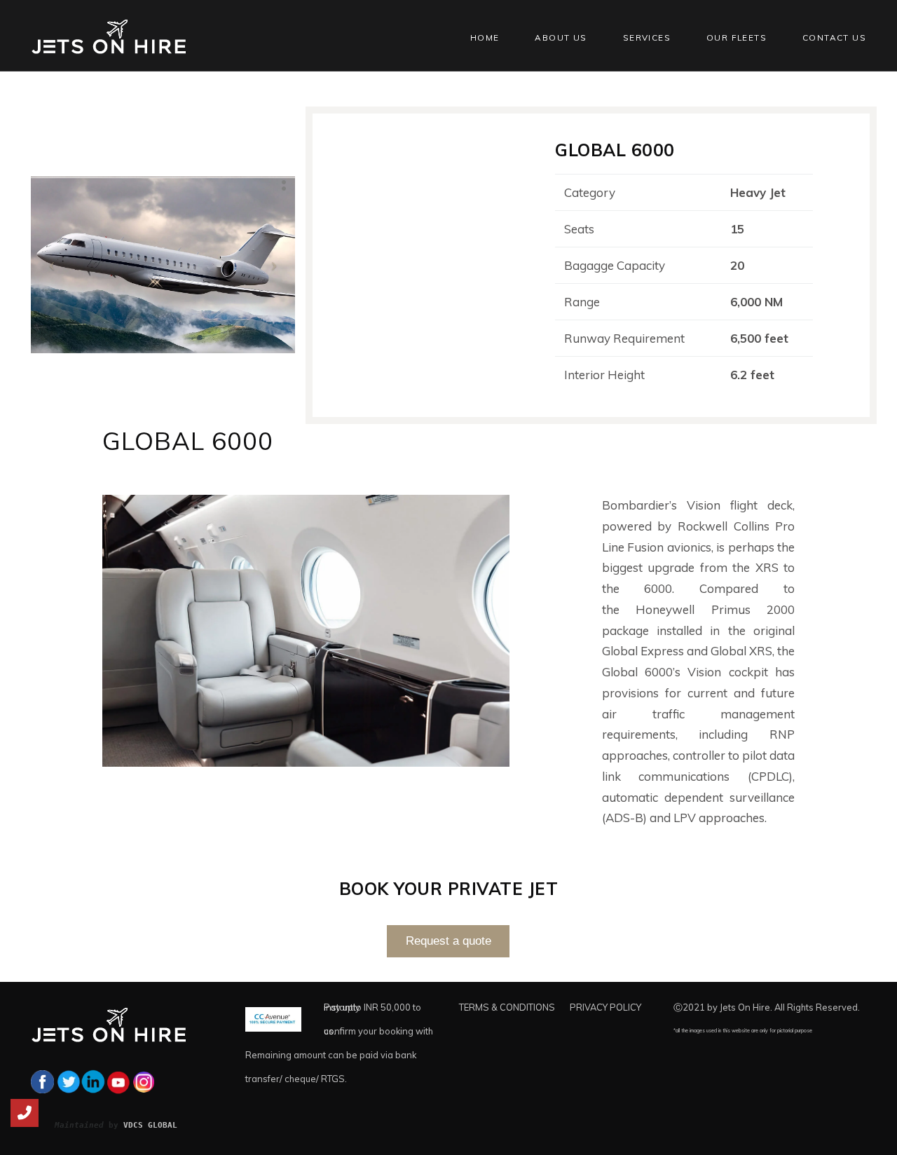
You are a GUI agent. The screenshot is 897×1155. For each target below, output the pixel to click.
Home (485, 37)
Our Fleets (736, 37)
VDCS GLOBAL (150, 1125)
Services (647, 37)
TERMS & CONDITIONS (507, 1007)
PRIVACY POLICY (605, 1007)
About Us (561, 37)
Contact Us (834, 37)
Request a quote (448, 941)
